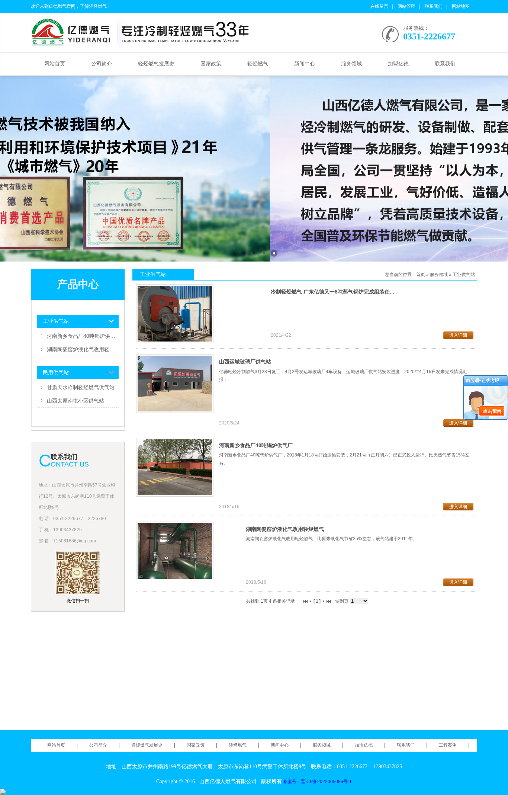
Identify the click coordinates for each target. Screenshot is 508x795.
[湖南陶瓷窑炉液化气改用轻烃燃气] (174, 578)
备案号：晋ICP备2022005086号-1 (317, 781)
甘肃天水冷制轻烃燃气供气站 (81, 387)
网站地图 (461, 6)
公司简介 (101, 64)
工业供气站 (464, 274)
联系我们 (434, 6)
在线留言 (379, 6)
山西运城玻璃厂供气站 (245, 362)
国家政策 (210, 64)
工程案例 (448, 745)
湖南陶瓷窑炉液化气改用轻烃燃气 (83, 349)
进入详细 (458, 335)
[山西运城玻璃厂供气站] (174, 411)
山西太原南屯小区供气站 (75, 401)
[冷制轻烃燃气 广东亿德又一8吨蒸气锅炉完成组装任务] (174, 341)
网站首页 (54, 64)
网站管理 (406, 6)
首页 (420, 274)
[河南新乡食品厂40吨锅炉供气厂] (174, 495)
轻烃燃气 (257, 64)
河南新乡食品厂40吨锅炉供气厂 (83, 336)
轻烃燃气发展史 (156, 64)
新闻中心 (304, 64)
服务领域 (351, 64)
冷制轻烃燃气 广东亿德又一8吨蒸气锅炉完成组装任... (332, 292)
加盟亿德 (398, 64)
